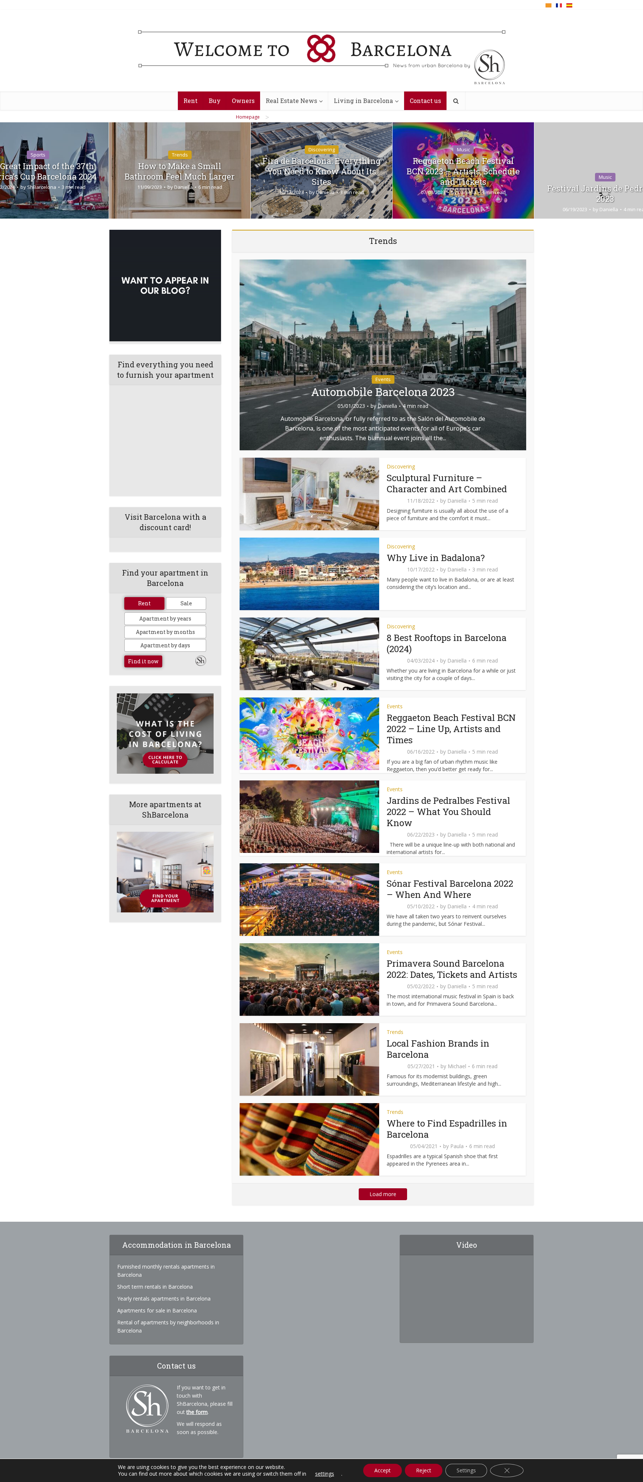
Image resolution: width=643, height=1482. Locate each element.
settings (324, 1473)
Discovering (321, 149)
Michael (457, 1066)
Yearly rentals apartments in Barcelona (164, 1298)
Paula (457, 1146)
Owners (243, 100)
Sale (186, 603)
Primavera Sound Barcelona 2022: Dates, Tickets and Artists (452, 968)
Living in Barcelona (363, 100)
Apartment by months (165, 631)
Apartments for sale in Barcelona (157, 1310)
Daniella (183, 187)
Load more (383, 1194)
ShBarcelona (41, 187)
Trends (180, 154)
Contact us (425, 100)
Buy (215, 100)
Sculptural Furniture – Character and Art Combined (447, 483)
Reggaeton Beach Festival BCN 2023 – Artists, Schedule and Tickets (463, 171)
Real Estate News (291, 100)
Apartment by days (165, 645)
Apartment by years (165, 618)
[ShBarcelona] (322, 51)
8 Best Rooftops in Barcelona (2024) (446, 643)
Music (463, 149)
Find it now (143, 661)
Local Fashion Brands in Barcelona (438, 1048)
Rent (190, 100)
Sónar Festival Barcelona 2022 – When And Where (450, 889)
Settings (466, 1470)
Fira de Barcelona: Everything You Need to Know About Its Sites (321, 171)
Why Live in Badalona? (436, 558)
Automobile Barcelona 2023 (383, 391)
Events (383, 379)
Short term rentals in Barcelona (155, 1286)
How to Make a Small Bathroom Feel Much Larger (180, 171)
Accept (382, 1470)
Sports (38, 154)
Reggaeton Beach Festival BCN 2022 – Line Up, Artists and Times (451, 729)
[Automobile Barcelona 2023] (383, 354)
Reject (423, 1470)
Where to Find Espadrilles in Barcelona (447, 1128)
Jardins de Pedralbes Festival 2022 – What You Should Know (448, 812)
